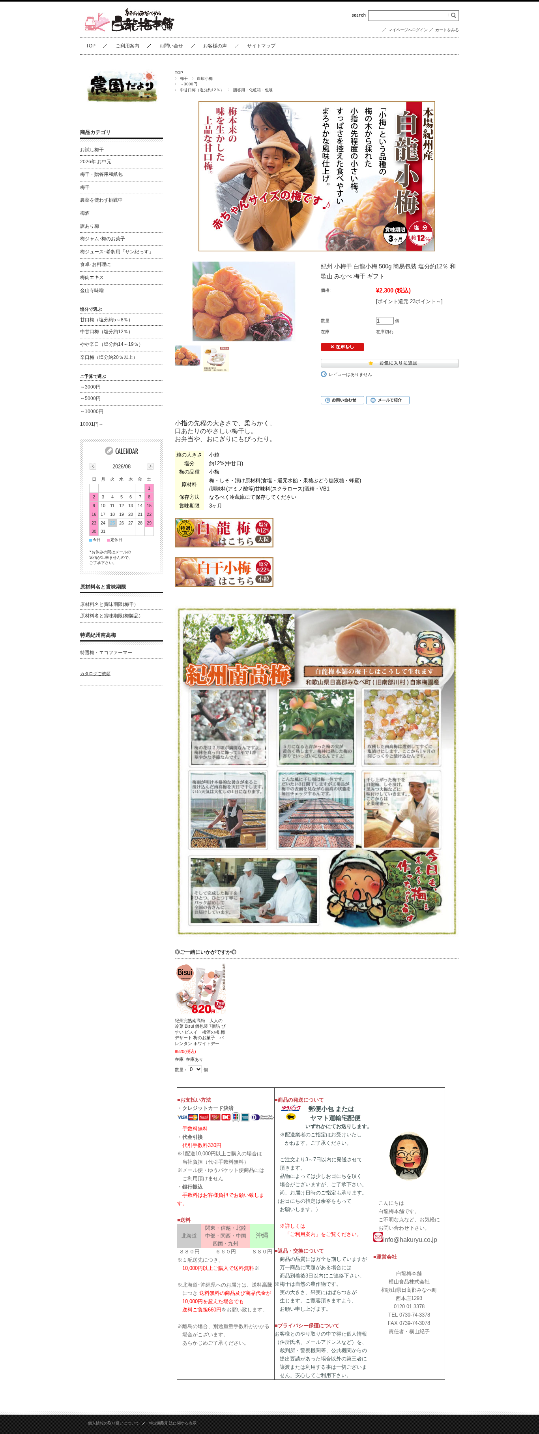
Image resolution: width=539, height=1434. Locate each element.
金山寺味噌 (92, 290)
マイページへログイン (408, 30)
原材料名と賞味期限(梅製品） (111, 616)
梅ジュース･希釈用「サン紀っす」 (116, 252)
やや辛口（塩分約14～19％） (111, 344)
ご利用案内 (127, 46)
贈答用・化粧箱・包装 (253, 90)
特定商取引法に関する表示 (173, 1423)
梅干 (184, 78)
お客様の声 (215, 46)
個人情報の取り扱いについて (113, 1423)
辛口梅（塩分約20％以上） (109, 357)
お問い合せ (171, 46)
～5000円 (90, 398)
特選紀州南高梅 (98, 635)
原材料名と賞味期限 (103, 587)
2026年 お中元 (95, 161)
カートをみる (447, 30)
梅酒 (85, 213)
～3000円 (188, 84)
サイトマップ (261, 46)
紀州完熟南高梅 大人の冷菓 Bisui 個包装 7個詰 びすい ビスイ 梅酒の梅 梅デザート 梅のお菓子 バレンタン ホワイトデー (200, 1032)
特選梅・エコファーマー (106, 652)
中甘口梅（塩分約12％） (202, 90)
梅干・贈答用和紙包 (101, 174)
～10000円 (91, 411)
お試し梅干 (92, 150)
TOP (90, 46)
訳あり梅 (89, 226)
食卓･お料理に (95, 264)
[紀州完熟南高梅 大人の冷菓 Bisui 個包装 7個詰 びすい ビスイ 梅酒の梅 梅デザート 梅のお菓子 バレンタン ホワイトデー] (200, 988)
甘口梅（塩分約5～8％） (106, 320)
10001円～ (91, 424)
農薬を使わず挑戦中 (101, 200)
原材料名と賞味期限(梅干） (109, 604)
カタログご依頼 (95, 673)
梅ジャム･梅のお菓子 (102, 239)
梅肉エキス (92, 277)
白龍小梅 (205, 78)
